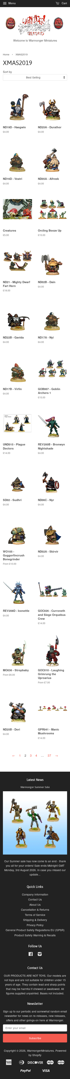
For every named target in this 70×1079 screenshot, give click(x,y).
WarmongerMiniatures (40, 1050)
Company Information (35, 894)
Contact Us (35, 899)
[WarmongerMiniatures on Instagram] (40, 954)
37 (49, 755)
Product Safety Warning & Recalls (35, 935)
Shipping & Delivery (35, 920)
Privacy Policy (35, 925)
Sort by (7, 72)
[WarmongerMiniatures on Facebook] (30, 954)
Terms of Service (35, 915)
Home (6, 54)
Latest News (35, 779)
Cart (64, 3)
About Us (35, 904)
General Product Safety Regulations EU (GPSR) (35, 930)
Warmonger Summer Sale (35, 787)
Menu (12, 3)
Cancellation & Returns (35, 909)
